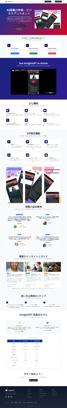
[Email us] (9, 397)
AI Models (41, 396)
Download (29, 396)
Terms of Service (55, 393)
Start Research (33, 53)
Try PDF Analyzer (14, 53)
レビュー (42, 1)
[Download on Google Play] (11, 397)
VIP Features (29, 393)
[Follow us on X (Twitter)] (6, 397)
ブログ (39, 1)
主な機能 (29, 1)
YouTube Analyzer (43, 395)
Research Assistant (43, 393)
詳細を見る (20, 29)
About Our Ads (54, 395)
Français (24, 402)
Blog (28, 395)
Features (28, 391)
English (12, 402)
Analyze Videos (52, 53)
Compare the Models (33, 337)
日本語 (16, 402)
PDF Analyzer (42, 391)
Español (20, 402)
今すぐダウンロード (19, 25)
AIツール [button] (33, 1)
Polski (35, 402)
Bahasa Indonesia (30, 402)
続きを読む (10, 286)
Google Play (34, 380)
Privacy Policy (54, 391)
